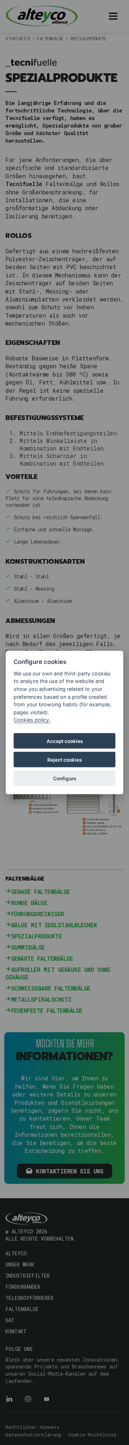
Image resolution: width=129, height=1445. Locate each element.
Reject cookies (64, 759)
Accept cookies (65, 741)
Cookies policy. (32, 720)
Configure (64, 778)
